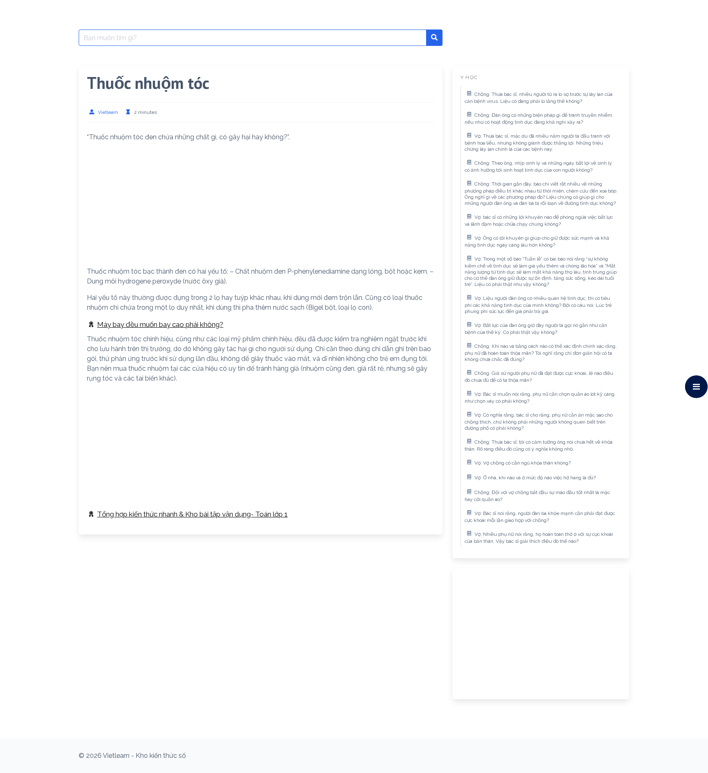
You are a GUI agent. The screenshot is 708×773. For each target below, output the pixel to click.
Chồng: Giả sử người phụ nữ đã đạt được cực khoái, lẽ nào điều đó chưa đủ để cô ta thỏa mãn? (539, 376)
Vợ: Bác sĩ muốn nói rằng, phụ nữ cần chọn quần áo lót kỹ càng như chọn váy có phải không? (540, 397)
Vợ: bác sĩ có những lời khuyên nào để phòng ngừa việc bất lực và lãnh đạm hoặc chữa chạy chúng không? (539, 220)
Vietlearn (108, 112)
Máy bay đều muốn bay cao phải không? (160, 324)
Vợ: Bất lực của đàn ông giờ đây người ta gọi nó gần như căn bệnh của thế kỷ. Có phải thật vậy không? (536, 328)
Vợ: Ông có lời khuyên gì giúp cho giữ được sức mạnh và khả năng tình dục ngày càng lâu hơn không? (537, 241)
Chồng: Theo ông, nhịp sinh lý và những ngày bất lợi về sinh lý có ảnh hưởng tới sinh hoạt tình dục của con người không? (538, 166)
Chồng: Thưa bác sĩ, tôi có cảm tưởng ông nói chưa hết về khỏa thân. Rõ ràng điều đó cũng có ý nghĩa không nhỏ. (539, 445)
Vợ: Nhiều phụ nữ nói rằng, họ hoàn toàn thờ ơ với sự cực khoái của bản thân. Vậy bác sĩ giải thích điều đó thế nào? (539, 537)
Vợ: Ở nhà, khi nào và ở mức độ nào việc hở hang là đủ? (535, 478)
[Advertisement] (260, 206)
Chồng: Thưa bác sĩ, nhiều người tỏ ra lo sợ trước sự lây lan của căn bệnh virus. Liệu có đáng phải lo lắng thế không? (539, 97)
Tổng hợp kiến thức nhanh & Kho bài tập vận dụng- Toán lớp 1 (192, 514)
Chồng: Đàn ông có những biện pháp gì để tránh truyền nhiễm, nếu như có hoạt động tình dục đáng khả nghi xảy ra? (539, 118)
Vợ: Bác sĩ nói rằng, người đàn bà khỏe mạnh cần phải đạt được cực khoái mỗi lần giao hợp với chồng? (540, 517)
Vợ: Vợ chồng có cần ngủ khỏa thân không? (522, 463)
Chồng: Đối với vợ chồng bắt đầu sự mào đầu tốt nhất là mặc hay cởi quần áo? (537, 496)
